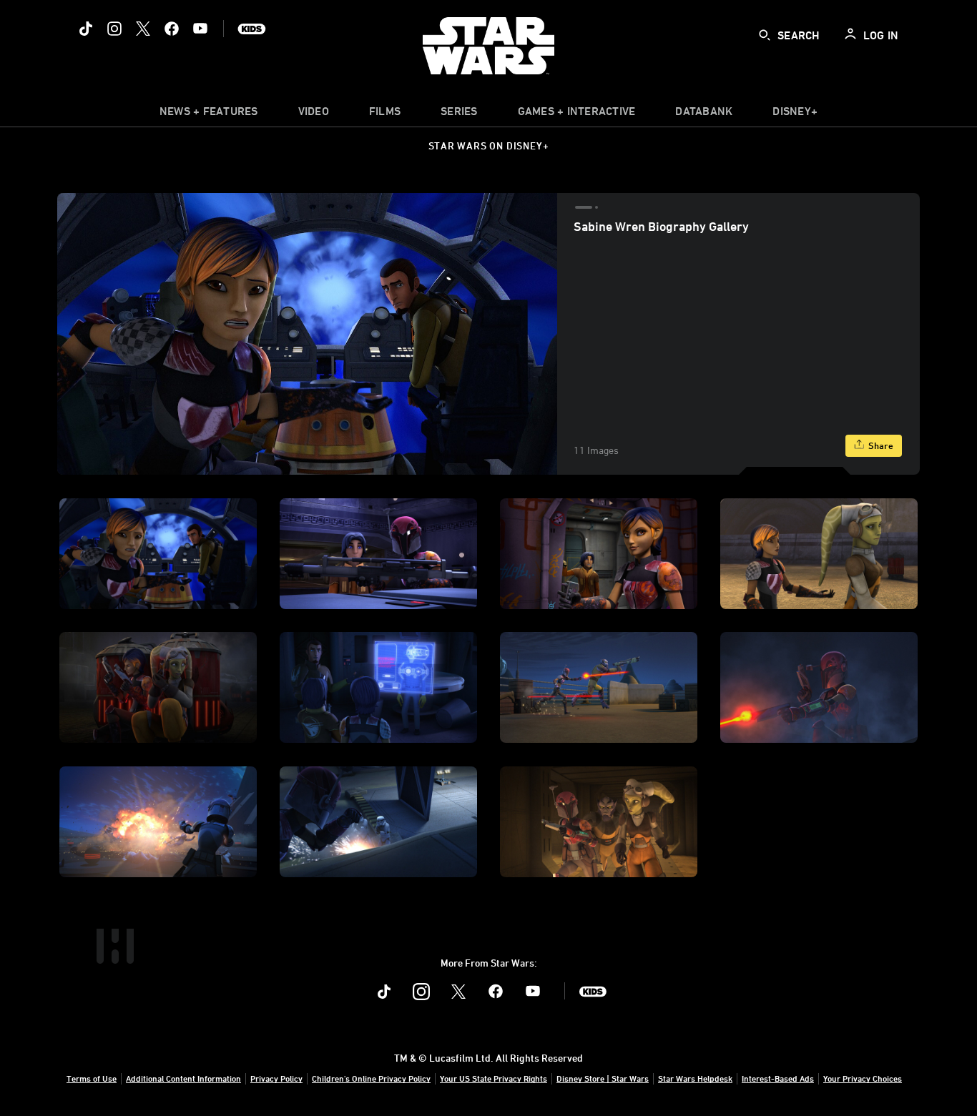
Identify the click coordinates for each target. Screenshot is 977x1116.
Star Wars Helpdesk (695, 1078)
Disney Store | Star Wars (602, 1078)
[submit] (764, 35)
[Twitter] (143, 28)
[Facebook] (172, 28)
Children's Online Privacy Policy (371, 1078)
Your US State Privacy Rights (493, 1078)
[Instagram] (114, 28)
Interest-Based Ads (778, 1078)
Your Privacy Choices (862, 1078)
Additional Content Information (183, 1078)
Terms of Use (92, 1078)
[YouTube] (200, 28)
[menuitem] (313, 114)
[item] (208, 114)
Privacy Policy (276, 1078)
